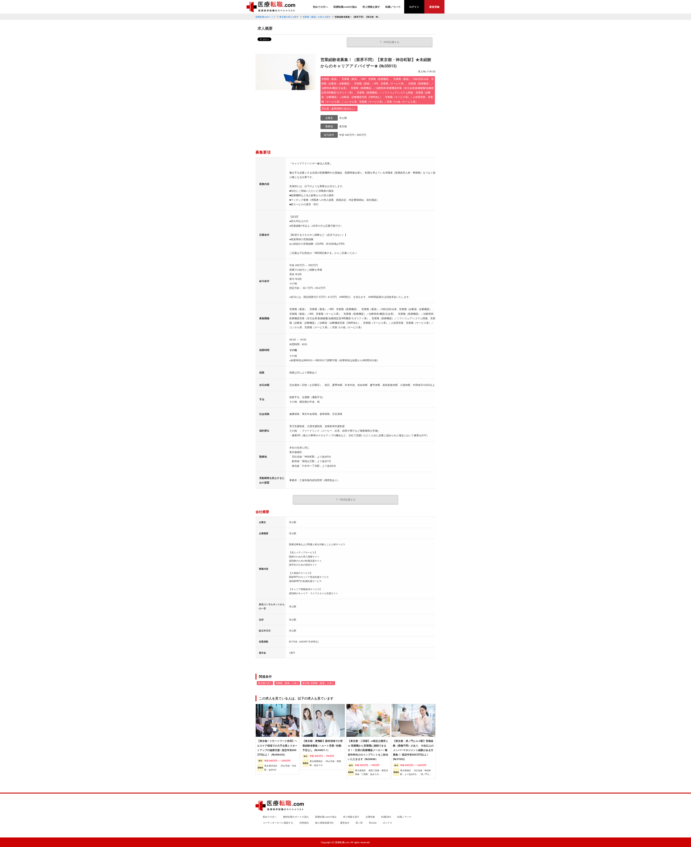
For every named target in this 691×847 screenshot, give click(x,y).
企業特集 (370, 816)
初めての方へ (320, 6)
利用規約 (304, 822)
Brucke (372, 822)
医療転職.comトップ (265, 16)
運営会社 (344, 822)
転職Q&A (386, 816)
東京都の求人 (265, 683)
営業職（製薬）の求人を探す (317, 16)
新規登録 (434, 6)
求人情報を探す (371, 6)
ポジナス (387, 822)
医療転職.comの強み (345, 6)
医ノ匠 (359, 822)
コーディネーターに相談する (278, 822)
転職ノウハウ (393, 6)
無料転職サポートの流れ (296, 816)
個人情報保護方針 (324, 822)
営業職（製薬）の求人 (287, 683)
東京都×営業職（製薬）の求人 (318, 683)
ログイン (414, 6)
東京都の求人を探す (289, 16)
